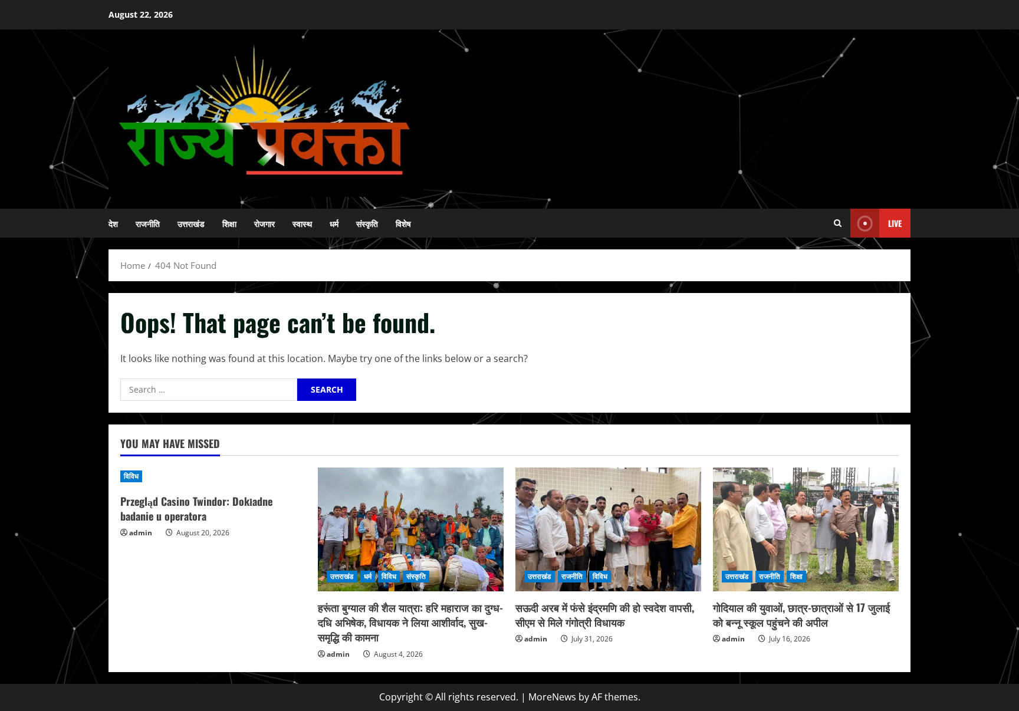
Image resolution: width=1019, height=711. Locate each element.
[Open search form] (838, 223)
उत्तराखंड (191, 223)
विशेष (403, 223)
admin (140, 533)
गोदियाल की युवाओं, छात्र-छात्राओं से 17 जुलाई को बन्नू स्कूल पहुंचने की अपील (801, 615)
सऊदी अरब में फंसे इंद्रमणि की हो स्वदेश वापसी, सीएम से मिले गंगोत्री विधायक (604, 615)
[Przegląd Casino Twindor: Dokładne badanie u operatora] (213, 476)
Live (895, 223)
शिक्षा (229, 223)
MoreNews (552, 696)
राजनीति (148, 223)
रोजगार (264, 223)
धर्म (334, 223)
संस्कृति (367, 223)
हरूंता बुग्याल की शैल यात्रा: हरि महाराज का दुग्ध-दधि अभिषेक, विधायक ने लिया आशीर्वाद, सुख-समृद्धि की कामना (410, 622)
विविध (131, 476)
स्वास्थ (302, 223)
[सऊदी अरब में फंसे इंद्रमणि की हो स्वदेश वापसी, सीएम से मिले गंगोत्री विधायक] (608, 529)
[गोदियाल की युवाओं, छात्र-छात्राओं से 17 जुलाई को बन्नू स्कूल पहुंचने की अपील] (806, 529)
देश (113, 223)
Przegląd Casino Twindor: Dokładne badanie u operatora (196, 508)
